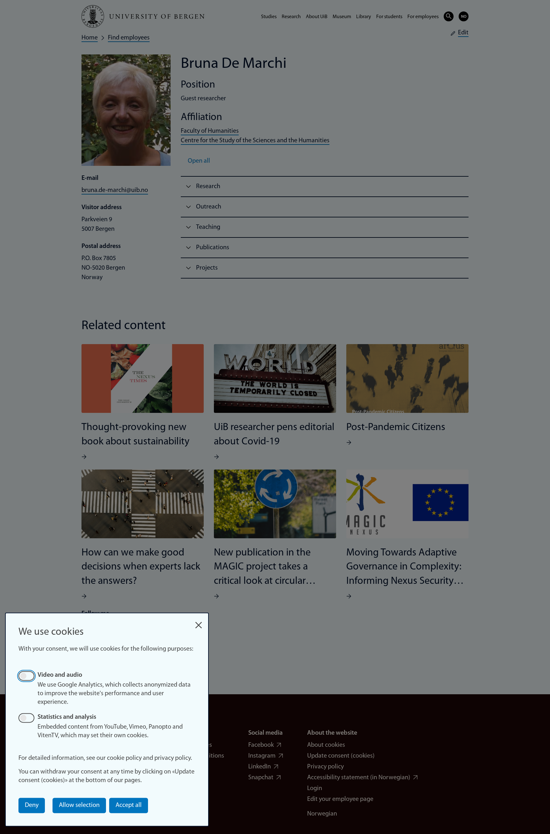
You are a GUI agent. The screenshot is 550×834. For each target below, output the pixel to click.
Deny (32, 805)
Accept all (129, 805)
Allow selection (79, 805)
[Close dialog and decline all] (198, 622)
